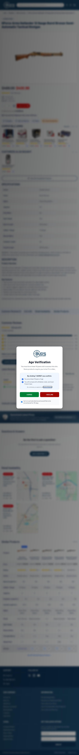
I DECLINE (49, 395)
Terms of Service (47, 387)
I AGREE (29, 395)
